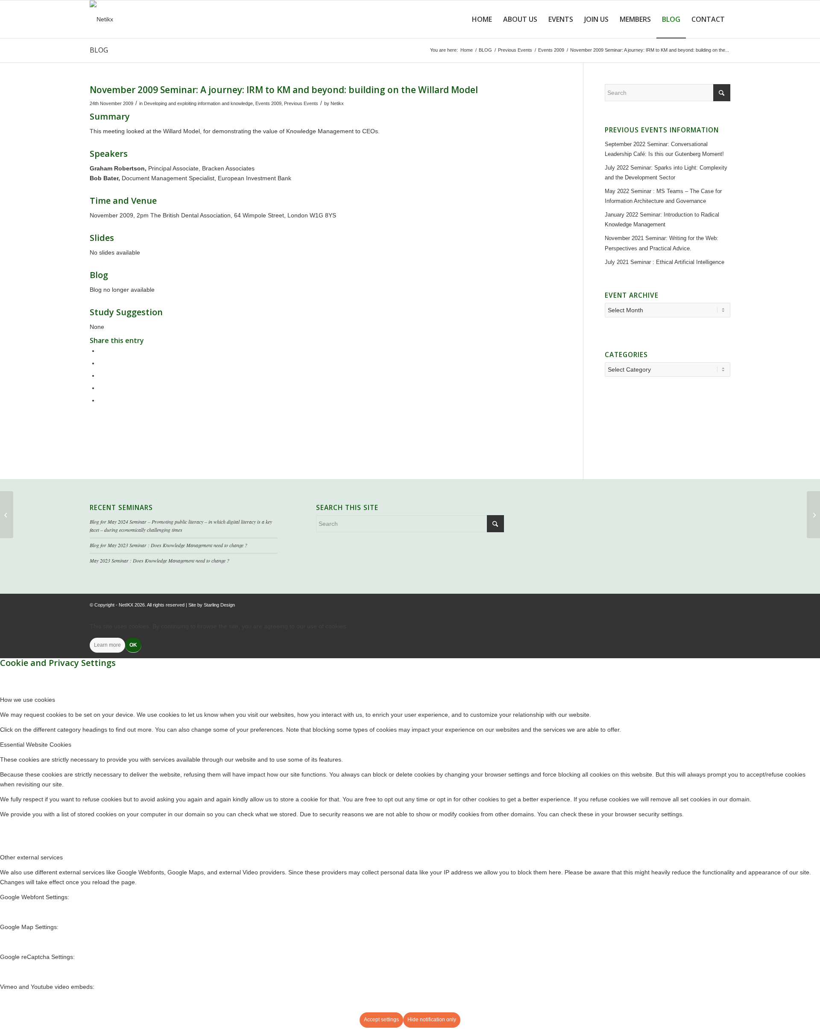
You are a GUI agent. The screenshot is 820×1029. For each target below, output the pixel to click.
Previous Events (301, 103)
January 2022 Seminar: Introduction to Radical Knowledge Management (662, 219)
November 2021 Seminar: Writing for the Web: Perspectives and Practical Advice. (661, 243)
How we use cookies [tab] (27, 699)
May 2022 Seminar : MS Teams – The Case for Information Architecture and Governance (663, 196)
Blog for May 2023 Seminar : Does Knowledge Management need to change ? (168, 545)
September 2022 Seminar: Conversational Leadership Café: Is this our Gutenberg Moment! (664, 149)
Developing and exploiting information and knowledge (198, 103)
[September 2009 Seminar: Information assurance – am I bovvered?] (6, 514)
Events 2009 (268, 103)
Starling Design (219, 604)
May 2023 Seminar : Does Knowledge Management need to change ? (159, 560)
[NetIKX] (101, 19)
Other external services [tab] (31, 857)
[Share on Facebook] (101, 350)
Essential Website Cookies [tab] (35, 744)
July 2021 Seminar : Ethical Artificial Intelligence (664, 262)
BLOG (99, 50)
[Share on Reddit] (101, 387)
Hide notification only (431, 1020)
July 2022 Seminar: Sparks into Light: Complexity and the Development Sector (666, 172)
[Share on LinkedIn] (101, 375)
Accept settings (381, 1020)
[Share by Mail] (101, 400)
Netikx (337, 103)
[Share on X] (101, 363)
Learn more (107, 645)
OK (133, 645)
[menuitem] (482, 19)
